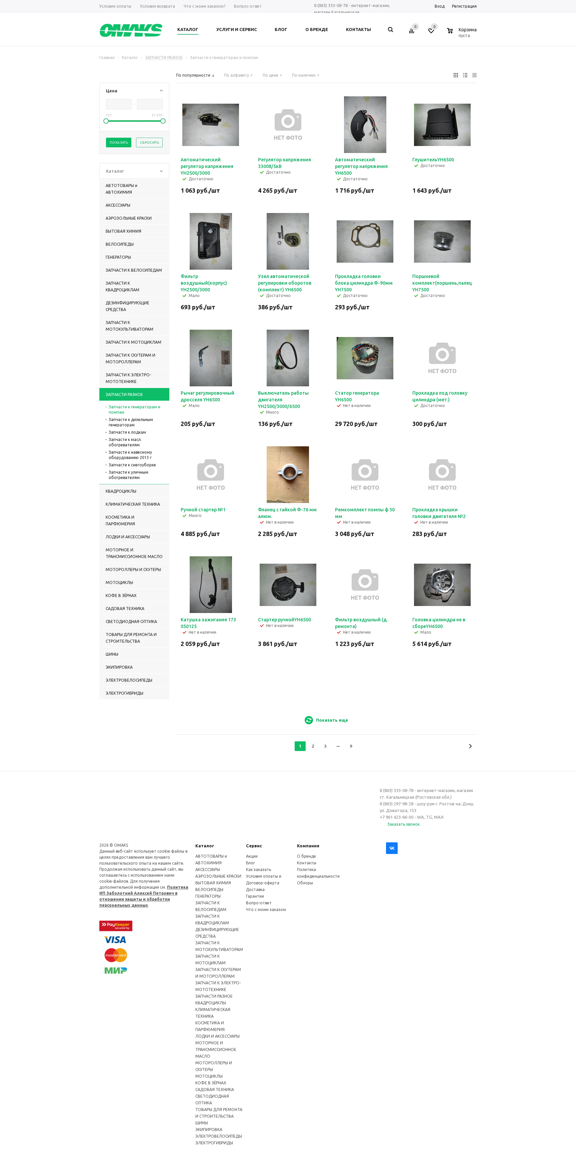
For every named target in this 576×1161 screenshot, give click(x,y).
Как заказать (258, 869)
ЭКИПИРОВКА (208, 1129)
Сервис (254, 845)
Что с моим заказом (266, 909)
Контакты (306, 863)
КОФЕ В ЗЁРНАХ (210, 1083)
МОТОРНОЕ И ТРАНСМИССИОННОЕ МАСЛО (215, 1049)
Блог (250, 863)
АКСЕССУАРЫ (207, 869)
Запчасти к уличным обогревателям (128, 475)
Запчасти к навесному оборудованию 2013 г (130, 455)
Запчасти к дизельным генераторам (131, 422)
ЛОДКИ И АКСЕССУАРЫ (217, 1036)
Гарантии (255, 896)
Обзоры (305, 883)
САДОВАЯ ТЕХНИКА (214, 1089)
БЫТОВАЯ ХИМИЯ (213, 883)
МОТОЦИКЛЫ (209, 1076)
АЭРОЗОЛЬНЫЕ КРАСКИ (218, 876)
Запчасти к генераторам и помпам (134, 409)
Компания (308, 845)
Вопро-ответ (259, 903)
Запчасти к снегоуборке (132, 465)
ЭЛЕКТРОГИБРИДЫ (214, 1143)
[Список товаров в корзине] (463, 34)
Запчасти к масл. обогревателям (125, 442)
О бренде (306, 856)
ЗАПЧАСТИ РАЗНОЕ (214, 996)
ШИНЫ (201, 1123)
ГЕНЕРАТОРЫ (208, 896)
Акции (252, 856)
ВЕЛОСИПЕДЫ (209, 889)
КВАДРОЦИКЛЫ (210, 1003)
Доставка (255, 889)
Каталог (204, 845)
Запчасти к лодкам (127, 432)
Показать (119, 142)
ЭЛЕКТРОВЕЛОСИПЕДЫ (218, 1136)
